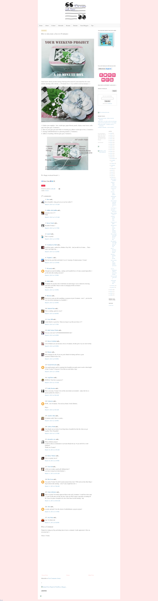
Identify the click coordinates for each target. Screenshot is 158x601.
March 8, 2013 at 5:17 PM (52, 324)
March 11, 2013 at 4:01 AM (52, 473)
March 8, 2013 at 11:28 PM (52, 371)
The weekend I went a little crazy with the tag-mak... (114, 244)
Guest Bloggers (84, 25)
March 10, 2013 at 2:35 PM (52, 460)
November (113, 160)
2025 (111, 135)
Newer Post (45, 575)
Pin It (1, 600)
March (112, 177)
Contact (53, 25)
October (112, 163)
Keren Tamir (50, 223)
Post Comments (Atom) (54, 578)
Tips (92, 25)
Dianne (49, 352)
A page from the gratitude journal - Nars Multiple (107, 122)
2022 (111, 140)
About (47, 25)
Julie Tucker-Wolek (52, 330)
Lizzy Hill (50, 319)
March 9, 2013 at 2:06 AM (52, 395)
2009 (111, 295)
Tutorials (75, 25)
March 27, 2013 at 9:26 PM (52, 522)
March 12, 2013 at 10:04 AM (52, 501)
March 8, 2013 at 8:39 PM (52, 346)
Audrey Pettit (51, 426)
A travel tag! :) (113, 208)
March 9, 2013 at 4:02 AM (52, 410)
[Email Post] (59, 188)
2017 (111, 149)
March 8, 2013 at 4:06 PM (52, 313)
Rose (48, 199)
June (112, 172)
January (112, 287)
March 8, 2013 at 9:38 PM (52, 359)
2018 (111, 147)
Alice (49, 507)
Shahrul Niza (51, 308)
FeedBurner (110, 103)
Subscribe (60, 25)
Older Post (91, 575)
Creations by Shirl (52, 245)
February (113, 285)
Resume (68, 25)
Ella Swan (50, 479)
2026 (111, 133)
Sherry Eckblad (51, 341)
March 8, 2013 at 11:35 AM (52, 204)
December (113, 158)
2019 (111, 146)
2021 (111, 142)
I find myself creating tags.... (113, 282)
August (112, 168)
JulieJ (48, 281)
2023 (111, 138)
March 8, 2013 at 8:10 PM (52, 335)
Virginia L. (50, 257)
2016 (111, 151)
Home (40, 25)
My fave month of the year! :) (114, 277)
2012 (111, 289)
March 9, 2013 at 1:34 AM (52, 382)
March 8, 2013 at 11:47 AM (52, 217)
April (112, 175)
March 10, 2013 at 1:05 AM (52, 450)
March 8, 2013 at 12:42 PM (52, 251)
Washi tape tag (113, 186)
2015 (111, 153)
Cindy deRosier (51, 492)
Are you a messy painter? (113, 193)
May (112, 173)
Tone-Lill (50, 466)
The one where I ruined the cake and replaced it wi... (114, 203)
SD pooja (49, 268)
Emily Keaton (51, 388)
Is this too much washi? (113, 183)
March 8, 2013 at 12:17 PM (52, 228)
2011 (111, 291)
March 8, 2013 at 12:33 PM (52, 239)
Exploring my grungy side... (113, 197)
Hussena (49, 296)
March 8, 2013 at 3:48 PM (52, 302)
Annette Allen (51, 416)
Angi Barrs (50, 377)
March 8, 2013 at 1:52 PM (52, 275)
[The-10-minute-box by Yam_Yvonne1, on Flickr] (67, 77)
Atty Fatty (50, 517)
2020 (111, 144)
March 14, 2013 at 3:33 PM (52, 511)
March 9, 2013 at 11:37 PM (52, 433)
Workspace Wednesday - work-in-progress (106, 127)
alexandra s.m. (51, 439)
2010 (111, 293)
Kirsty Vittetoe (51, 456)
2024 (111, 136)
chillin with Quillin (52, 210)
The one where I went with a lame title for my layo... (114, 236)
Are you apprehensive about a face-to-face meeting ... (114, 271)
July (112, 170)
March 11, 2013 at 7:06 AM (52, 486)
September (113, 165)
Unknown (50, 401)
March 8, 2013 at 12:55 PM (52, 262)
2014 (111, 155)
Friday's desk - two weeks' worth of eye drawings (107, 121)
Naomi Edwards (52, 365)
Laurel (49, 234)
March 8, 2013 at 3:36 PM (52, 290)
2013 (111, 156)
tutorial (47, 190)
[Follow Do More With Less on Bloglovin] (105, 69)
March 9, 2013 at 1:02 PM (52, 420)
